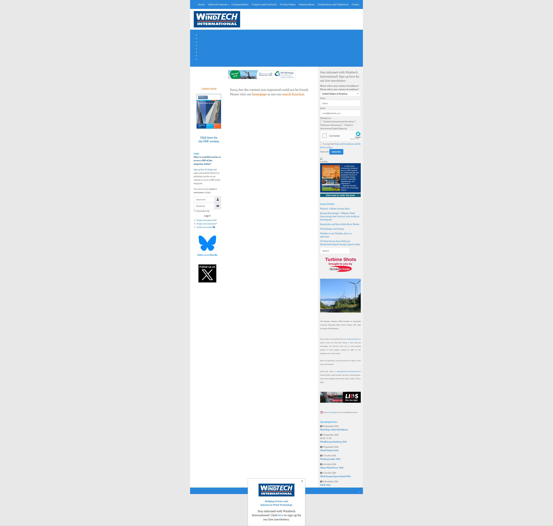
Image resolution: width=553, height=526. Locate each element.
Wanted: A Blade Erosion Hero (335, 208)
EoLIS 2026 (325, 485)
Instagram (334, 412)
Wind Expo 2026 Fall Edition (334, 429)
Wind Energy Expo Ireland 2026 (335, 476)
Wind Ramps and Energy (332, 228)
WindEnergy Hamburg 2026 (333, 441)
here (280, 515)
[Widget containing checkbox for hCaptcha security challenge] (340, 135)
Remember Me (203, 211)
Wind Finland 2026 (329, 450)
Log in (207, 215)
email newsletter (352, 339)
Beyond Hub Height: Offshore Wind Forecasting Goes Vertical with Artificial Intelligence (339, 216)
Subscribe (324, 151)
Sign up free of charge (203, 169)
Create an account (205, 227)
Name (322, 98)
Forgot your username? (207, 223)
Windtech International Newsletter (338, 121)
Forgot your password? (207, 220)
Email (322, 108)
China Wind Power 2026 (331, 467)
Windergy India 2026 (330, 459)
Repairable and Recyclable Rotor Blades (339, 224)
